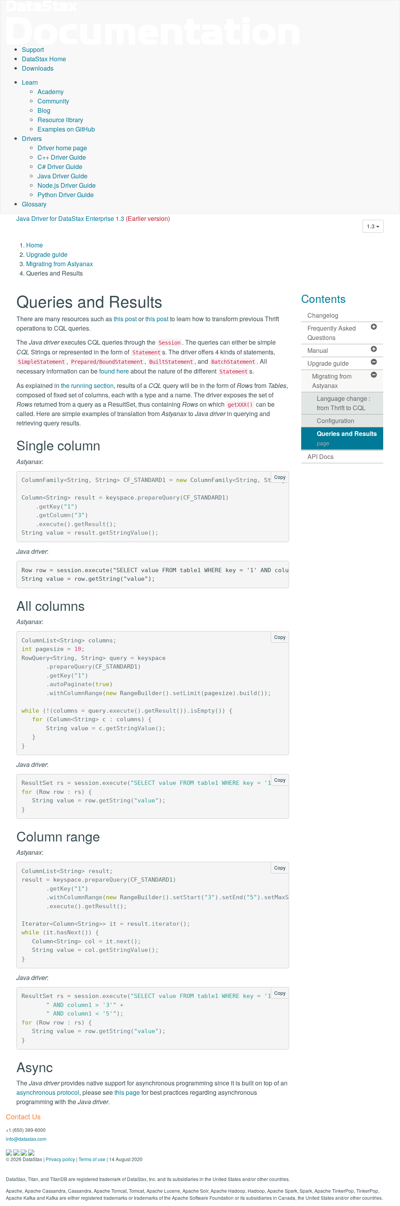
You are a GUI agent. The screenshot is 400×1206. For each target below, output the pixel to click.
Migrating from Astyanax (59, 263)
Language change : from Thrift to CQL (343, 403)
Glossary (34, 203)
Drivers (32, 138)
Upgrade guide (47, 254)
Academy (51, 91)
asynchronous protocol (47, 1092)
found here (114, 370)
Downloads (38, 68)
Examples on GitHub (66, 129)
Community (53, 100)
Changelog (322, 315)
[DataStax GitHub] (31, 1151)
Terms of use (92, 1159)
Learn (30, 82)
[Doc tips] (17, 1151)
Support (33, 49)
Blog (44, 110)
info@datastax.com (26, 1138)
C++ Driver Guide (62, 157)
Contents (323, 298)
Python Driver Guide (66, 194)
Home (34, 244)
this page (127, 1092)
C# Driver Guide (60, 166)
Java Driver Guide (63, 175)
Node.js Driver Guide (67, 185)
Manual (317, 350)
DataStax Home (44, 58)
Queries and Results (347, 438)
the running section (87, 385)
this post (125, 318)
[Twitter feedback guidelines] (24, 1151)
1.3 (371, 226)
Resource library (60, 119)
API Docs (320, 456)
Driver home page (62, 147)
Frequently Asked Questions (331, 333)
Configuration (335, 420)
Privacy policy (60, 1159)
